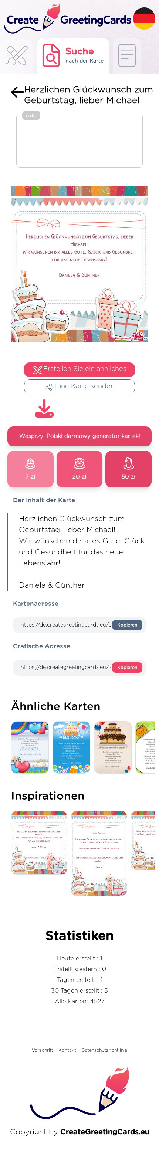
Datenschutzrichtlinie (104, 1050)
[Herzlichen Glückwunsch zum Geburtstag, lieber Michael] (41, 843)
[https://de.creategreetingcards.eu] (66, 19)
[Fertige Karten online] (127, 56)
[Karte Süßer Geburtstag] (73, 748)
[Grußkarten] (16, 57)
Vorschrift (42, 1050)
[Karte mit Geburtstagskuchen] (114, 748)
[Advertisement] (79, 141)
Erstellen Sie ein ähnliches (84, 369)
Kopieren (127, 625)
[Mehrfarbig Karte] (32, 748)
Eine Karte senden (85, 386)
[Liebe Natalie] (101, 854)
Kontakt (67, 1050)
